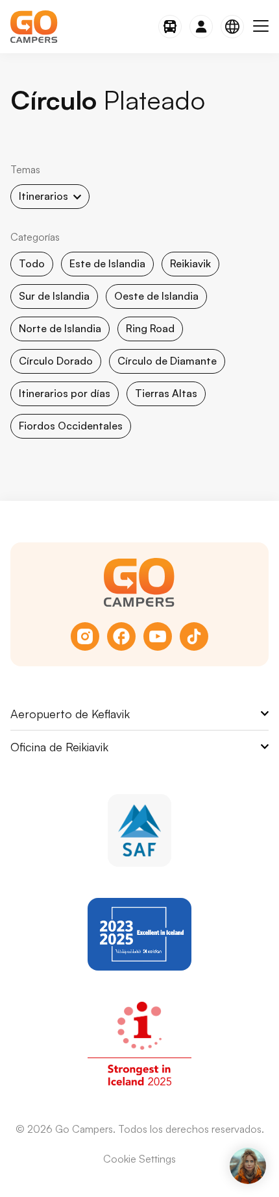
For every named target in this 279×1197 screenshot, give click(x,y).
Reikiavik (190, 263)
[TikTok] (194, 636)
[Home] (34, 26)
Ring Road (150, 328)
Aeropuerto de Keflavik (70, 714)
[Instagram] (85, 636)
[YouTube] (157, 636)
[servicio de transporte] (170, 26)
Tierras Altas (166, 393)
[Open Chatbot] (248, 1166)
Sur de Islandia (54, 295)
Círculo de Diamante (167, 360)
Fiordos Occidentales (71, 425)
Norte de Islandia (60, 328)
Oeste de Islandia (156, 295)
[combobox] (50, 196)
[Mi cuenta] (201, 26)
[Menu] (261, 26)
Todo (32, 263)
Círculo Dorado (56, 360)
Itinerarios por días (64, 393)
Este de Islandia (107, 263)
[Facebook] (121, 636)
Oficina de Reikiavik (59, 747)
